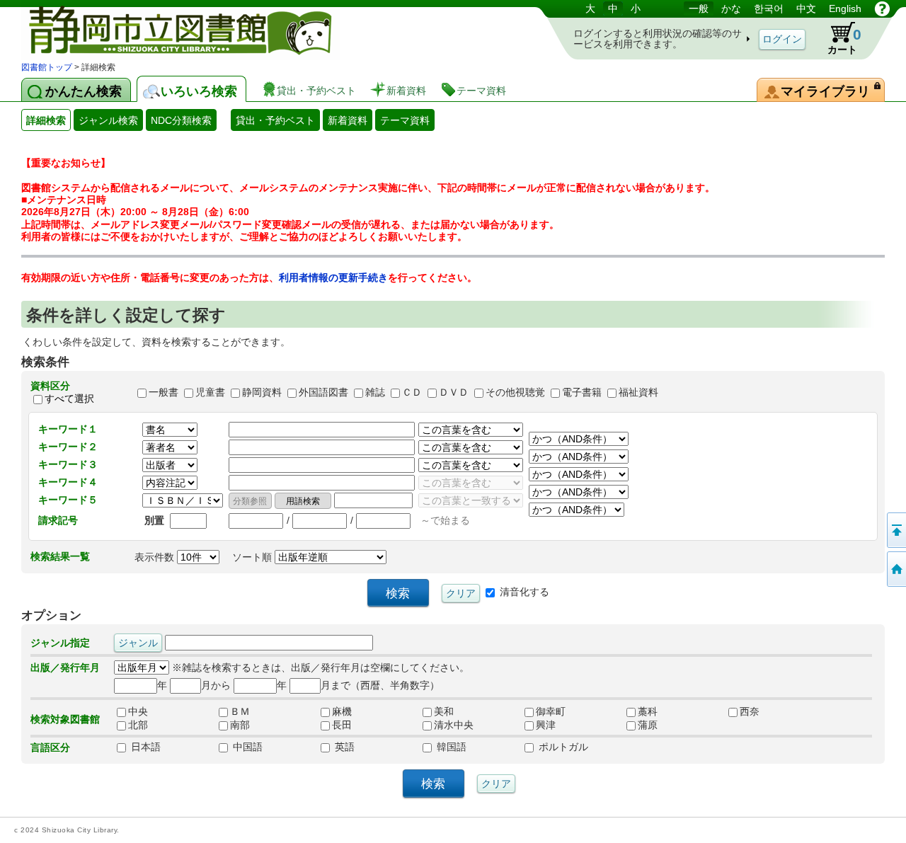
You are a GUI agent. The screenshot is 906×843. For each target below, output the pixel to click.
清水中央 (454, 725)
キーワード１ (68, 429)
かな (731, 8)
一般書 (163, 392)
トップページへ (895, 569)
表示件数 (155, 557)
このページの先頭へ (895, 530)
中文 (806, 8)
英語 (343, 747)
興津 (546, 725)
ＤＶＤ (454, 392)
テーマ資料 (405, 120)
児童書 (210, 392)
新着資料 (347, 120)
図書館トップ (46, 67)
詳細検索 (46, 120)
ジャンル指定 (60, 642)
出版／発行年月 (65, 667)
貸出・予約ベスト (275, 120)
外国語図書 (323, 392)
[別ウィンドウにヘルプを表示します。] (882, 8)
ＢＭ (240, 712)
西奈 (749, 712)
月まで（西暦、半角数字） (380, 685)
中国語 (246, 747)
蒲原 (648, 725)
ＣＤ (412, 392)
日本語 (144, 747)
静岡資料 (262, 392)
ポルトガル (562, 747)
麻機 (342, 712)
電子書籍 (582, 392)
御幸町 (551, 712)
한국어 (769, 8)
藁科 (648, 712)
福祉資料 (638, 392)
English (845, 8)
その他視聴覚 (515, 392)
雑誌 (375, 392)
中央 (138, 712)
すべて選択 (69, 398)
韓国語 (450, 747)
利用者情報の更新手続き (333, 277)
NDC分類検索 (181, 120)
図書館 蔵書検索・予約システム (170, 30)
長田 (342, 725)
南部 (240, 725)
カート (844, 40)
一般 (699, 8)
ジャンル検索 (108, 120)
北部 (138, 725)
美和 (444, 712)
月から (216, 685)
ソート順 (253, 557)
